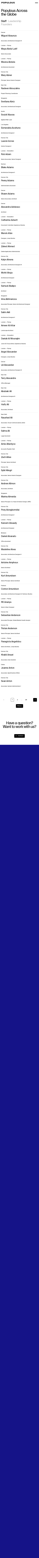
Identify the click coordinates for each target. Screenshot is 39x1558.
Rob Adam (6, 154)
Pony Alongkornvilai (10, 510)
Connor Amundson (10, 589)
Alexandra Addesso (10, 207)
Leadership (14, 21)
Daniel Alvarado (8, 536)
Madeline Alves (8, 549)
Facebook (23, 782)
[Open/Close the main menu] (36, 2)
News (3, 782)
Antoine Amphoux (9, 563)
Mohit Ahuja (6, 273)
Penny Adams (7, 181)
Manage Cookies (7, 1549)
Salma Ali (5, 431)
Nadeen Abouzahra (10, 88)
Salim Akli (5, 312)
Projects (4, 767)
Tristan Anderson (9, 628)
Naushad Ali (6, 418)
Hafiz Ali (5, 405)
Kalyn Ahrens (7, 260)
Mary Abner (6, 75)
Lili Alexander (7, 365)
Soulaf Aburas (7, 115)
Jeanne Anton (7, 668)
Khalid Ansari (7, 655)
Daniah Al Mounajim (10, 339)
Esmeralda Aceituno (11, 128)
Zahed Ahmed (8, 246)
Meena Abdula (8, 62)
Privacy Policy (5, 1543)
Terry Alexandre (8, 378)
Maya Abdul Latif (9, 49)
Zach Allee (6, 457)
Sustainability (5, 778)
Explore (3, 765)
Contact (4, 784)
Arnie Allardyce (8, 444)
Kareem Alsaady (9, 523)
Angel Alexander (9, 352)
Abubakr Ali (6, 391)
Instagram (23, 780)
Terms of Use (5, 1545)
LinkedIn (23, 778)
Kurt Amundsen (8, 576)
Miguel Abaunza (9, 36)
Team (22, 767)
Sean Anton (6, 681)
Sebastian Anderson (10, 615)
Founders (6, 24)
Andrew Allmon (8, 484)
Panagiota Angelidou (11, 642)
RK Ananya (6, 602)
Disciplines (5, 769)
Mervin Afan (6, 233)
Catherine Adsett (9, 220)
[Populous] (9, 3)
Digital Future (5, 780)
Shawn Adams (7, 194)
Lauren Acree (7, 141)
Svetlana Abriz (8, 102)
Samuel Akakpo (8, 286)
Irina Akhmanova (9, 299)
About (22, 765)
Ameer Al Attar (8, 326)
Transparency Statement (9, 1547)
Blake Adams (7, 167)
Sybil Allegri (6, 470)
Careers (23, 769)
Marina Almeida (8, 497)
